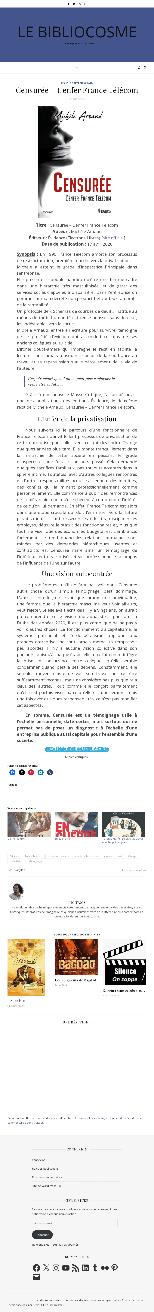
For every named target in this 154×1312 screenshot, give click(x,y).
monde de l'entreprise (86, 856)
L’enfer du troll (16, 838)
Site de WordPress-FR (46, 1186)
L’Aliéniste (16, 1000)
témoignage (35, 861)
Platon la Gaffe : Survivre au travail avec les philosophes (122, 840)
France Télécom (33, 856)
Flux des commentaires (47, 1177)
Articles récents (45, 1300)
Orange (132, 856)
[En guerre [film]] (76, 824)
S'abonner (42, 1235)
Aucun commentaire (134, 870)
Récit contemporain (77, 83)
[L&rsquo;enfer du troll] (29, 824)
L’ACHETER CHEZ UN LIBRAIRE (77, 749)
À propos (138, 1300)
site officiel (113, 238)
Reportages (104, 1300)
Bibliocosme (91, 916)
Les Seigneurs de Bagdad (75, 980)
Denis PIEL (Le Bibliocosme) (48, 1305)
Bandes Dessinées (85, 1300)
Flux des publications (45, 1168)
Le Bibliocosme (77, 31)
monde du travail (113, 856)
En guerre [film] (64, 838)
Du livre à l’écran (122, 1300)
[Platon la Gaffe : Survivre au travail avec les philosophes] (123, 824)
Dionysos (19, 870)
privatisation (16, 861)
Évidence (14, 856)
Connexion (38, 1160)
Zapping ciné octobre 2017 (124, 990)
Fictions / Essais (64, 1300)
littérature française (58, 856)
